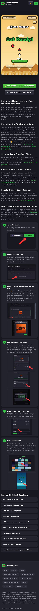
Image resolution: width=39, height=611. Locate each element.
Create (22, 570)
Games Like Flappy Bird (11, 574)
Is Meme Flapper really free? (13, 499)
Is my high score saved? (12, 533)
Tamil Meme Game (27, 574)
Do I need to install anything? (14, 505)
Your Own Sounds (25, 578)
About (24, 582)
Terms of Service (21, 586)
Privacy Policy (8, 586)
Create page (33, 212)
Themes (13, 570)
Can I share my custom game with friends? (18, 550)
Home (5, 570)
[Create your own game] (36, 3)
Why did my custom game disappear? (16, 527)
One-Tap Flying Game (10, 578)
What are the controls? (11, 516)
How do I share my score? (12, 544)
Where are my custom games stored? (16, 522)
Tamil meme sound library (27, 200)
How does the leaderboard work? (15, 539)
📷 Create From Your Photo (19, 92)
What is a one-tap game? (12, 511)
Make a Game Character (11, 582)
